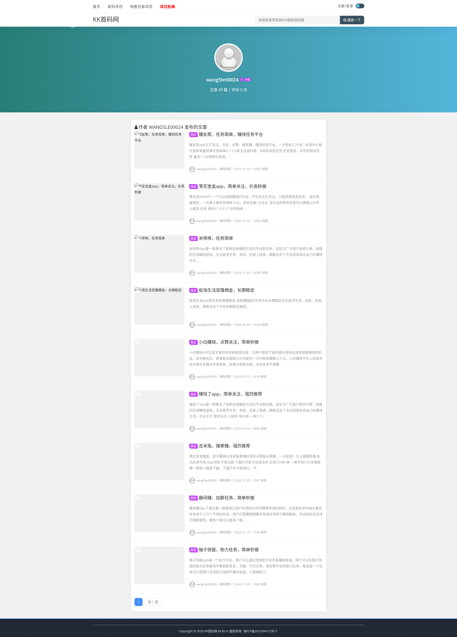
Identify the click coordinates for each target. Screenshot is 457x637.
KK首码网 (106, 19)
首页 (96, 6)
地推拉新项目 (141, 6)
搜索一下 (354, 20)
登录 (349, 6)
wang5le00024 (206, 169)
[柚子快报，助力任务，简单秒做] (159, 565)
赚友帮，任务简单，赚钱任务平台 (227, 134)
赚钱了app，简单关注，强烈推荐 (226, 394)
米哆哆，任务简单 (212, 238)
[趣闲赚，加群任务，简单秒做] (159, 513)
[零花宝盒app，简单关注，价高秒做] (159, 202)
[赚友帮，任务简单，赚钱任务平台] (159, 150)
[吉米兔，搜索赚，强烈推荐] (159, 461)
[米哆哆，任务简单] (159, 254)
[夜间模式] (360, 6)
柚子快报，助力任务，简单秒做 (225, 549)
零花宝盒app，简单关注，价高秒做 (228, 186)
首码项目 (115, 6)
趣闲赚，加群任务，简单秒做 (222, 498)
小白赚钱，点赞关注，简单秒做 (225, 342)
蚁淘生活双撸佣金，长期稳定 (222, 290)
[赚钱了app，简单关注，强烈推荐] (159, 409)
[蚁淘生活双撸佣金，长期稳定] (159, 306)
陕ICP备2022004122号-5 (260, 631)
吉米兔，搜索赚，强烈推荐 (220, 446)
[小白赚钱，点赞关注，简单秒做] (159, 357)
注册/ (342, 6)
